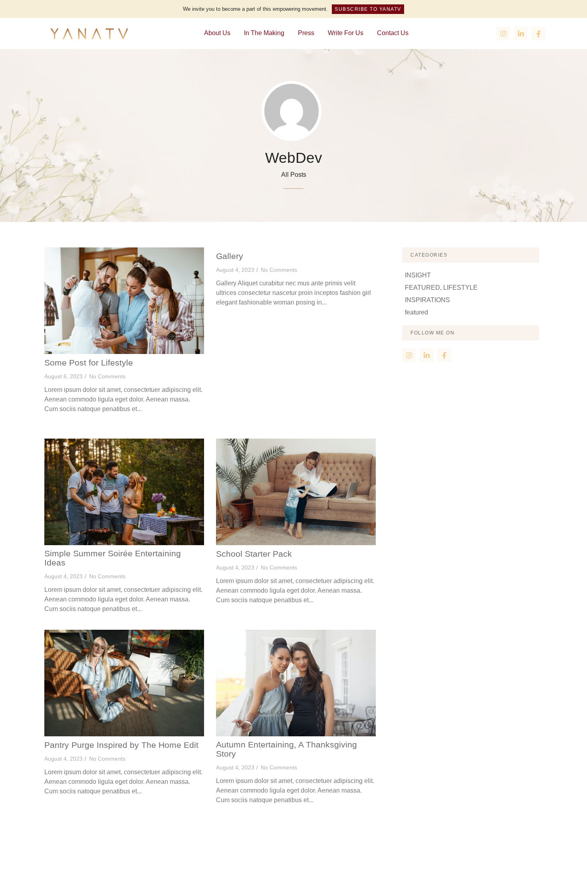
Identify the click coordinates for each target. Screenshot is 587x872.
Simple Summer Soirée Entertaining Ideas (112, 558)
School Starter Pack (254, 554)
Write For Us (345, 33)
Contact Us (393, 33)
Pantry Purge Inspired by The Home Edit (121, 745)
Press (306, 33)
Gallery (229, 256)
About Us (217, 33)
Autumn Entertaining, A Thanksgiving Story (286, 749)
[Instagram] (503, 33)
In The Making (264, 33)
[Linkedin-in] (521, 33)
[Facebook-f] (538, 33)
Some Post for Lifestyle (88, 363)
